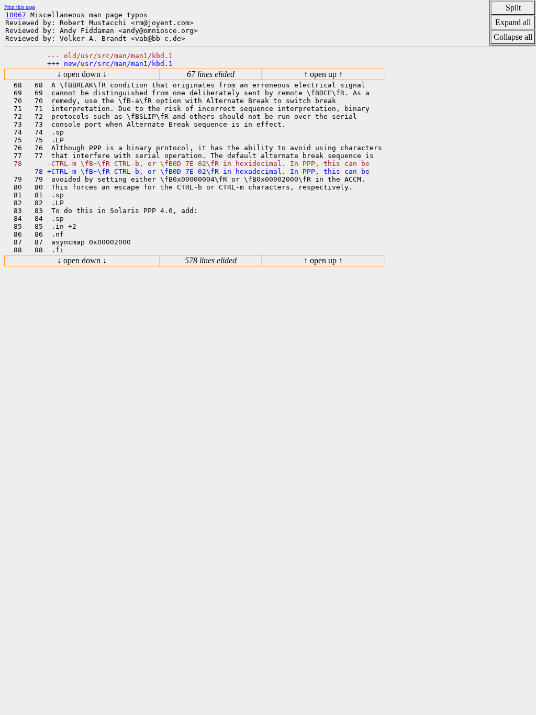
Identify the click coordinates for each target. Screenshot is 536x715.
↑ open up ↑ (323, 74)
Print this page (19, 7)
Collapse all (513, 36)
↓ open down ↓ (82, 74)
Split (513, 7)
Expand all (513, 22)
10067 (15, 15)
